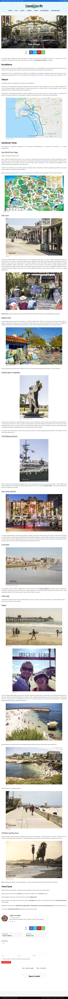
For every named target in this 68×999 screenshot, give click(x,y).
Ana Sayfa (44, 997)
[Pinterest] (39, 52)
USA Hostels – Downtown (44, 75)
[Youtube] (66, 1)
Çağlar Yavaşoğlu (15, 915)
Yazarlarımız (54, 997)
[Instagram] (61, 1)
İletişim (62, 997)
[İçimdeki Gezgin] (34, 6)
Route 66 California (7, 935)
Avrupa (19, 259)
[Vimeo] (64, 1)
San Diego (44, 40)
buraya (42, 161)
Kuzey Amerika (34, 40)
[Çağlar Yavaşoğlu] (4, 918)
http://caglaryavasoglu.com (14, 917)
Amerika (23, 40)
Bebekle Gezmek (30, 935)
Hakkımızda (49, 997)
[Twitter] (63, 1)
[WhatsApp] (43, 52)
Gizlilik (59, 997)
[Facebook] (59, 1)
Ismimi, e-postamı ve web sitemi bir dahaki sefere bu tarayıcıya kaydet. (16, 958)
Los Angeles (60, 93)
